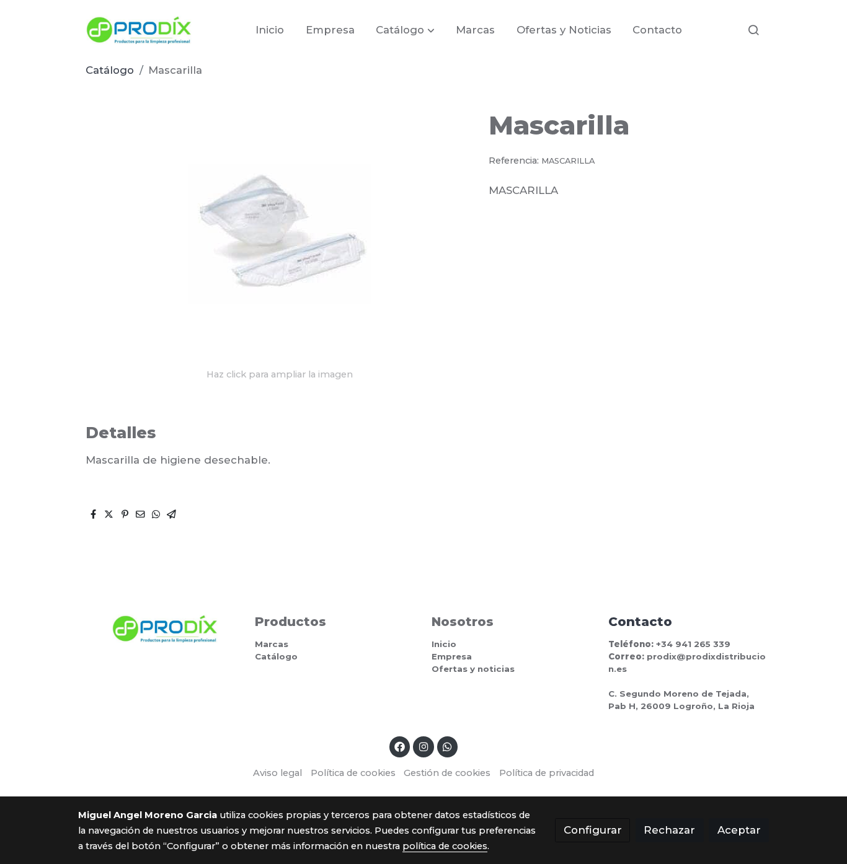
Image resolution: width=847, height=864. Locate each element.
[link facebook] (399, 746)
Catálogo (110, 70)
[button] (405, 30)
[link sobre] (158, 628)
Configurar (593, 830)
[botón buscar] (753, 30)
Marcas (271, 644)
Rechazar (669, 830)
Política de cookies (353, 772)
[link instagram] (423, 746)
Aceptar (739, 830)
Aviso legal (277, 772)
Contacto (640, 621)
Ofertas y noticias (473, 669)
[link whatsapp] (448, 746)
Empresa (452, 656)
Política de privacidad (546, 772)
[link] (139, 30)
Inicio (444, 644)
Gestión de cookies (447, 772)
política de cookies (444, 846)
